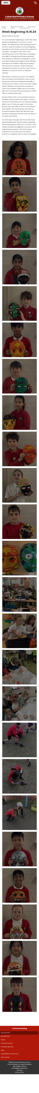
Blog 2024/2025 (25, 28)
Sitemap (19, 1070)
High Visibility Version (19, 1066)
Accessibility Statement (19, 1068)
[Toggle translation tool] (35, 2)
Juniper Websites (25, 1064)
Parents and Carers (16, 26)
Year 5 (13, 28)
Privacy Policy (19, 1072)
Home (3, 26)
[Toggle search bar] (30, 2)
